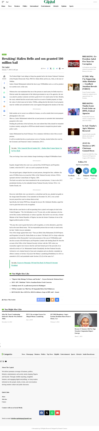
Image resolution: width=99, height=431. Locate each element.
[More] (62, 68)
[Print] (4, 111)
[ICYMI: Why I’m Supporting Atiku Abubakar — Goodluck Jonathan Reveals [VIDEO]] (73, 87)
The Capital (5, 67)
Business (37, 354)
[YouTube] (5, 361)
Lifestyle (79, 354)
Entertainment (65, 354)
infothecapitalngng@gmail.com (21, 418)
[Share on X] (50, 68)
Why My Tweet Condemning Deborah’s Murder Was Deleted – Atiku (12, 316)
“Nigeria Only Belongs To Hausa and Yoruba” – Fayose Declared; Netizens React (37, 279)
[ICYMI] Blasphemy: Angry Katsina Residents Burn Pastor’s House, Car (60, 316)
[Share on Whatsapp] (53, 68)
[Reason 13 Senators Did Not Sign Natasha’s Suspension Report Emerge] (86, 320)
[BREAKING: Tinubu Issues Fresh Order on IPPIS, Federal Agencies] (73, 111)
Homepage (29, 354)
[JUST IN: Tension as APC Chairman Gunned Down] (73, 150)
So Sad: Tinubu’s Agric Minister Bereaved (89, 128)
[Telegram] (86, 173)
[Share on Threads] (59, 68)
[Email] (4, 106)
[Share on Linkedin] (4, 97)
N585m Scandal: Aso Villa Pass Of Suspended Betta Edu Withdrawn (33, 289)
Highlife (56, 354)
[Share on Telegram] (56, 68)
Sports (73, 354)
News (4, 54)
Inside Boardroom (88, 354)
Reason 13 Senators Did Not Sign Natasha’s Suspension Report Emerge (85, 331)
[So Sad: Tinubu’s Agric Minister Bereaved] (73, 131)
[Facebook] (71, 173)
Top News (50, 354)
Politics (43, 354)
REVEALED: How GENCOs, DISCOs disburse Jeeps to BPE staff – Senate (35, 292)
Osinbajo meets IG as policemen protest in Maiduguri (28, 285)
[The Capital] (49, 2)
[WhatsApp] (93, 173)
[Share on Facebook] (47, 68)
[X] (78, 173)
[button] (3, 2)
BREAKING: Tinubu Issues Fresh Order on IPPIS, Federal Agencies (88, 108)
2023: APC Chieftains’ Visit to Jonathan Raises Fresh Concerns (32, 282)
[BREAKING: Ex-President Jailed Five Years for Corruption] (73, 63)
